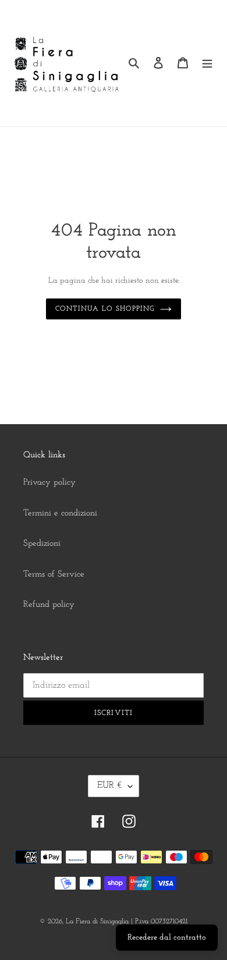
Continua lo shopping (104, 308)
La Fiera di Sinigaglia (97, 921)
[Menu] (207, 63)
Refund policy (49, 604)
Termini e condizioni (60, 513)
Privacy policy (49, 482)
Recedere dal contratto (166, 937)
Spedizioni (42, 543)
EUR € (109, 785)
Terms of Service (53, 574)
